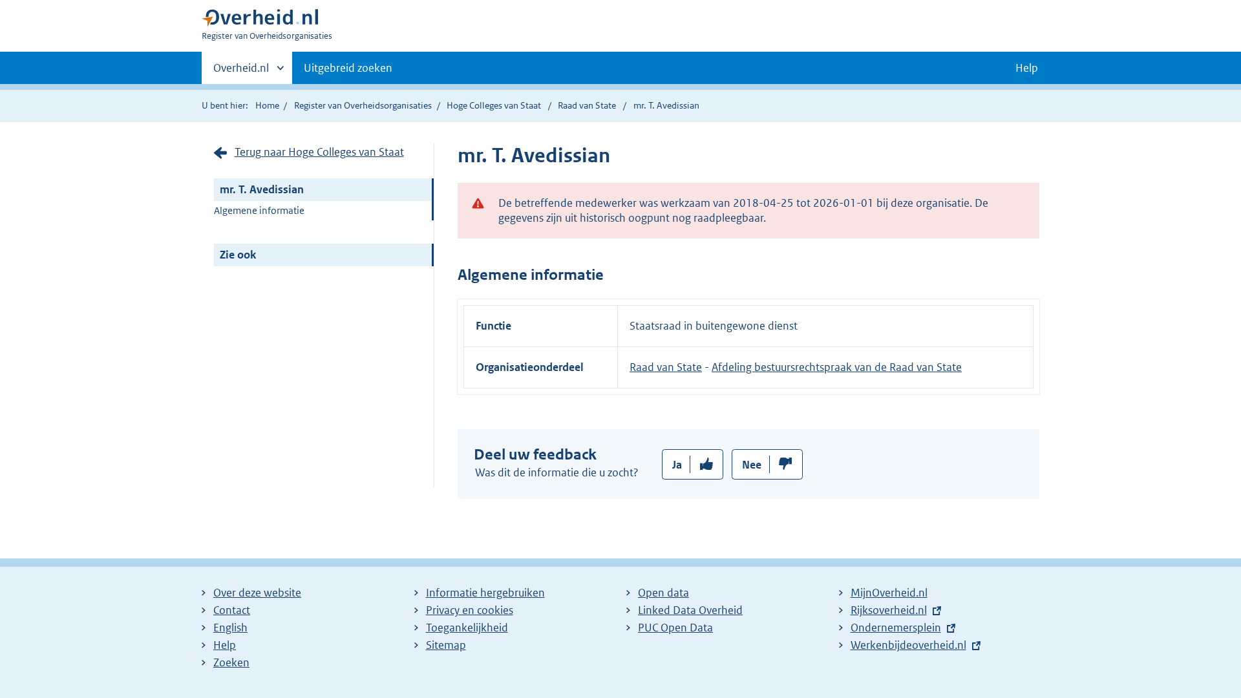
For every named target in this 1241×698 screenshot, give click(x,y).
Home (267, 105)
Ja (677, 465)
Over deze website (257, 593)
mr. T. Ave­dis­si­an (262, 189)
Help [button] (1026, 68)
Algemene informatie (259, 210)
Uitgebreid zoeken (348, 68)
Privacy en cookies (469, 610)
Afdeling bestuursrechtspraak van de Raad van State (837, 367)
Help (224, 645)
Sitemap (446, 645)
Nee (751, 465)
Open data (663, 593)
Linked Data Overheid (690, 610)
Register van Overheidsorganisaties (363, 105)
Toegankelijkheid (467, 627)
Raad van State (588, 105)
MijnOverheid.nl (889, 593)
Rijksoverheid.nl (889, 610)
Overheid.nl (241, 72)
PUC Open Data (675, 627)
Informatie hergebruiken (485, 593)
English (230, 627)
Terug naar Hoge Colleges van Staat (319, 152)
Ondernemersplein (896, 627)
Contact (231, 610)
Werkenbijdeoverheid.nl (908, 645)
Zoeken (231, 662)
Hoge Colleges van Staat (494, 105)
